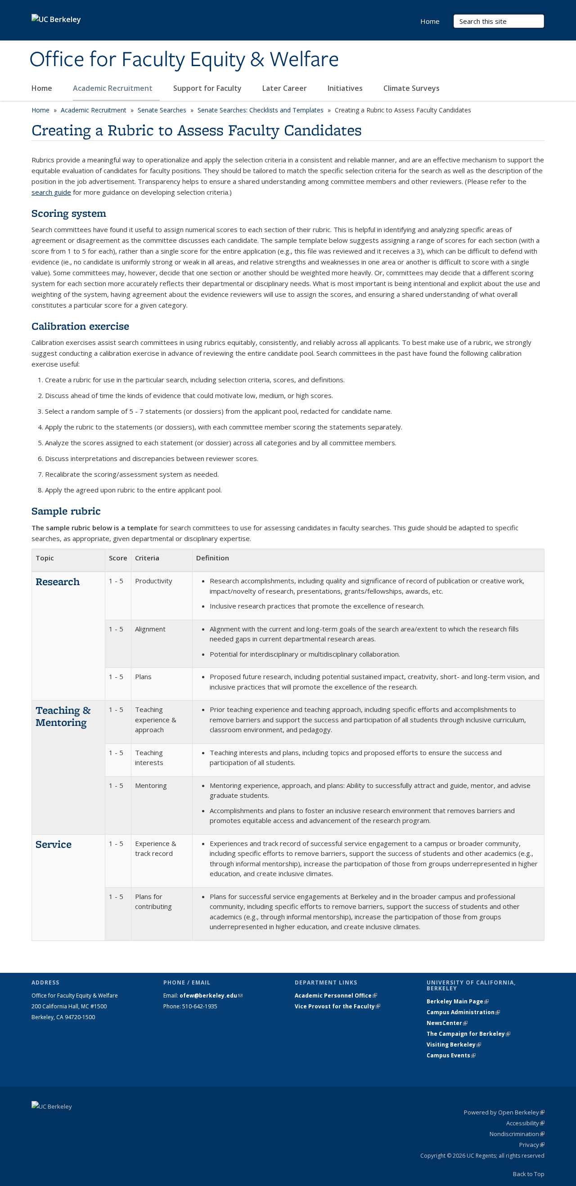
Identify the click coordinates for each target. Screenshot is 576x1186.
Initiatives (346, 88)
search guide (51, 192)
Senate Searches (162, 110)
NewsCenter (447, 1023)
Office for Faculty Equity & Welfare (184, 59)
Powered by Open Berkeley (504, 1112)
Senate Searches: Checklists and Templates (261, 110)
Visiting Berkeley (454, 1044)
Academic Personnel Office (336, 995)
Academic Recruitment (113, 88)
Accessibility (525, 1123)
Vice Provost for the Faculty (337, 1006)
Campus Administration (463, 1012)
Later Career (285, 88)
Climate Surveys (411, 88)
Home (43, 88)
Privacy (531, 1145)
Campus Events (451, 1055)
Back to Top (528, 1174)
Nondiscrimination (517, 1134)
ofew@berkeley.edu (211, 995)
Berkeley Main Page (458, 1001)
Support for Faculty (208, 88)
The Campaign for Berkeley (468, 1034)
